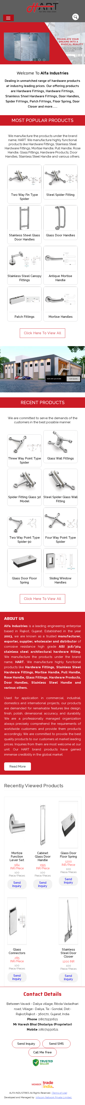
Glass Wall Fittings (60, 458)
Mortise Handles (60, 317)
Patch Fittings (24, 317)
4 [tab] (44, 60)
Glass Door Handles (60, 235)
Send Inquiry (16, 884)
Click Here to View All (42, 333)
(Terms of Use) (59, 1093)
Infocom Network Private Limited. (54, 1097)
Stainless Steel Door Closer (68, 953)
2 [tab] (35, 60)
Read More (17, 766)
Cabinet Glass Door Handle (43, 856)
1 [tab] (30, 60)
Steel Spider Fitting (60, 195)
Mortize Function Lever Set (17, 856)
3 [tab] (39, 60)
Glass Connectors (17, 951)
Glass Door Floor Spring (68, 854)
